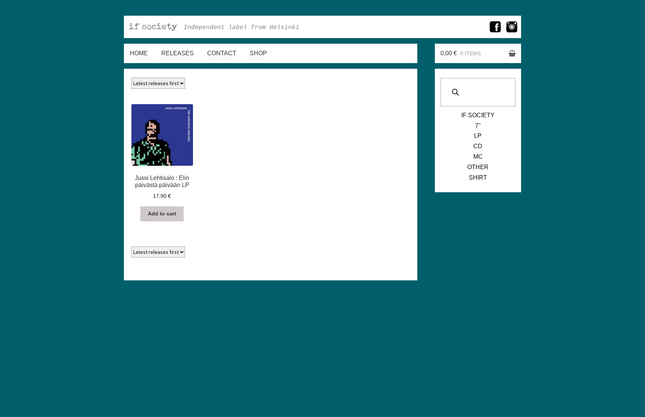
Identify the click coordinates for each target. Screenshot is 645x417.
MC (478, 156)
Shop (258, 53)
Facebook (495, 26)
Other (478, 167)
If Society (478, 115)
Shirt (478, 177)
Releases (177, 53)
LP (478, 136)
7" (478, 125)
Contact (221, 53)
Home (139, 53)
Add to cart (162, 214)
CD (477, 146)
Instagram (511, 26)
